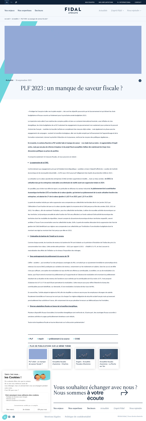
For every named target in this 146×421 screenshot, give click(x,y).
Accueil (7, 19)
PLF (31, 339)
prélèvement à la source (59, 339)
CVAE (77, 339)
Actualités (15, 19)
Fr (7, 2)
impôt (41, 339)
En (11, 2)
